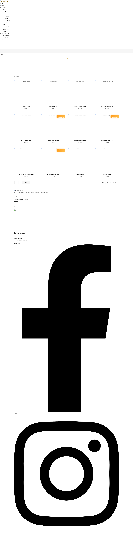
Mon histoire (3, 40)
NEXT (26, 182)
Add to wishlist (36, 81)
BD (4, 25)
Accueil (1, 3)
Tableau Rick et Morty (53, 140)
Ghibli (6, 18)
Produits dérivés (5, 33)
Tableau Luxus (26, 107)
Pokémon (7, 16)
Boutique (2, 5)
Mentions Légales (18, 238)
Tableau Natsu (107, 174)
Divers (4, 31)
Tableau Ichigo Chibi (53, 174)
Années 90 (7, 20)
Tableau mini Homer (26, 140)
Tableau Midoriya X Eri (106, 140)
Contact (2, 42)
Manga (5, 9)
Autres (6, 22)
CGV (15, 236)
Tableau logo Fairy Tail (106, 107)
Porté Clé (5, 37)
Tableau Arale (80, 174)
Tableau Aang (53, 107)
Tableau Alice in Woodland (26, 174)
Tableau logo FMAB (80, 107)
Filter (17, 76)
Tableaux (4, 7)
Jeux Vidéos (6, 29)
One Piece (7, 14)
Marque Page (6, 35)
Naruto (6, 12)
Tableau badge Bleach (80, 140)
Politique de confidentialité (20, 240)
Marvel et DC (6, 27)
